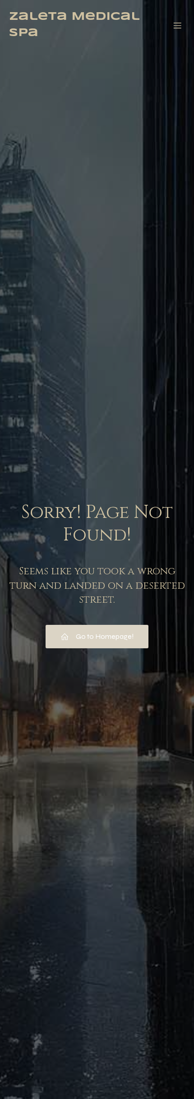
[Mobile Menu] (177, 25)
